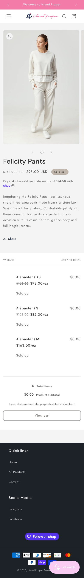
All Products (17, 472)
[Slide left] (32, 152)
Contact (14, 482)
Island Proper (35, 570)
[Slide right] (51, 152)
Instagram (15, 509)
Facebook (15, 519)
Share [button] (12, 239)
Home (13, 462)
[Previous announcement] (8, 5)
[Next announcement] (76, 5)
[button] (8, 16)
